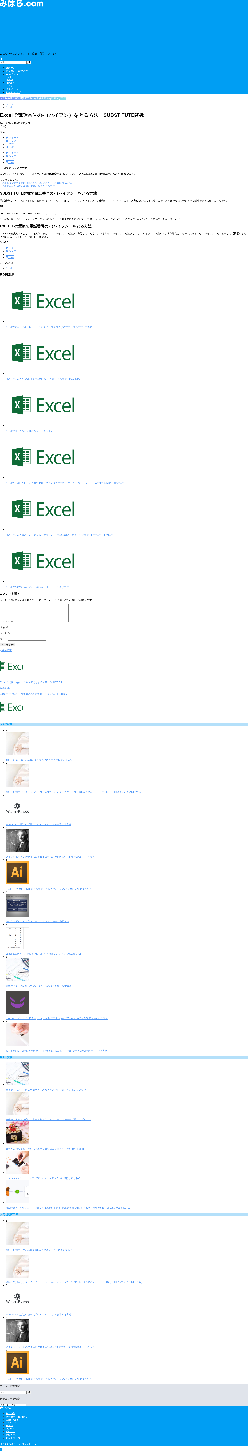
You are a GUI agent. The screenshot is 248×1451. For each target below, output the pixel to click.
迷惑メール (12, 89)
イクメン (11, 86)
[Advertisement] (124, 29)
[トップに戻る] (1, 1449)
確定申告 (11, 67)
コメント (6, 621)
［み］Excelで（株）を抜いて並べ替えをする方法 (27, 186)
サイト (3, 639)
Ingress (10, 82)
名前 (4, 627)
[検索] (29, 62)
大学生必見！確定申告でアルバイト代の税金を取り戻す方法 (33, 98)
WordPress (12, 74)
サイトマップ (13, 92)
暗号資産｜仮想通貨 (17, 71)
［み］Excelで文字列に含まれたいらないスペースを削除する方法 (36, 183)
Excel (9, 268)
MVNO (9, 80)
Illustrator (11, 77)
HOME (7, 1407)
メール (5, 633)
